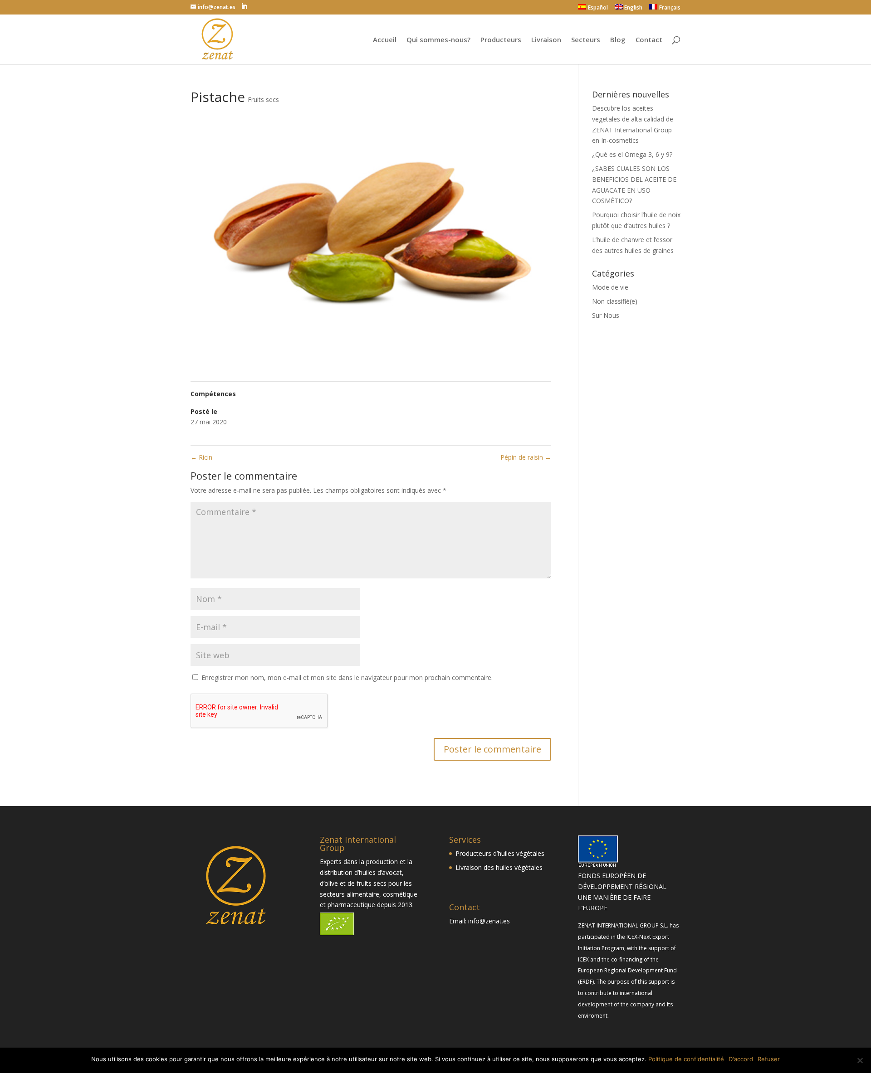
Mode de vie (610, 287)
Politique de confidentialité (686, 1059)
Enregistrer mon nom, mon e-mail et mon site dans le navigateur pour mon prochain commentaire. (347, 677)
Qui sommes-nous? (438, 40)
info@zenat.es (489, 921)
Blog (618, 40)
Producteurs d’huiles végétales (499, 853)
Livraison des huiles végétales (499, 867)
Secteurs (585, 40)
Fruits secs (263, 99)
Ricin (201, 457)
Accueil (384, 40)
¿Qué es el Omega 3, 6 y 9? (632, 154)
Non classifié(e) (614, 301)
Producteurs (500, 40)
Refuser (769, 1059)
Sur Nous (605, 315)
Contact (649, 40)
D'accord (741, 1059)
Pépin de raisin (525, 457)
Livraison (546, 40)
